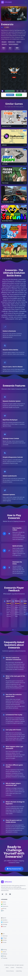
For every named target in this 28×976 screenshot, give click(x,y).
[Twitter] (2, 894)
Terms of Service (10, 971)
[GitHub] (6, 894)
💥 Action (3, 902)
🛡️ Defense (4, 954)
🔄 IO (2, 910)
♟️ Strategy (4, 924)
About (7, 967)
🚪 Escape (3, 942)
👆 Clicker (3, 951)
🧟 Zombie (4, 940)
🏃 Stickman (4, 936)
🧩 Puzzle (3, 904)
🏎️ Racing (3, 908)
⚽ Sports (3, 918)
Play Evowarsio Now (15, 869)
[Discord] (10, 894)
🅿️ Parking (4, 949)
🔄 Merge (3, 956)
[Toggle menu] (25, 2)
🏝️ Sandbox (4, 920)
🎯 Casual (3, 926)
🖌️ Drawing (4, 958)
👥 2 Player (4, 938)
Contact (12, 967)
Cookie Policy (19, 971)
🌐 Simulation (4, 922)
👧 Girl (3, 933)
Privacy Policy (19, 967)
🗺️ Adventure (4, 906)
